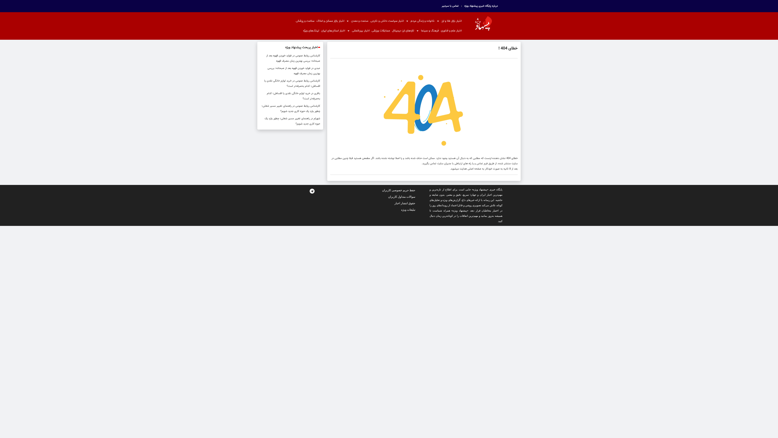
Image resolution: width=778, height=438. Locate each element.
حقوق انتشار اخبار (404, 203)
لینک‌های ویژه (311, 30)
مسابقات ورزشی (381, 30)
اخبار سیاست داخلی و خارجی (387, 21)
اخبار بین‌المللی (361, 30)
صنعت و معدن (359, 21)
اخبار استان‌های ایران (333, 30)
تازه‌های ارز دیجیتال (403, 30)
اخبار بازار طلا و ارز (451, 21)
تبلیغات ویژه (408, 209)
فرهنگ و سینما (430, 30)
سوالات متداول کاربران (401, 196)
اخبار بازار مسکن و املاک (330, 21)
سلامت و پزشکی (305, 21)
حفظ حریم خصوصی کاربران (398, 190)
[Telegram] (312, 191)
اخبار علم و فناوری (451, 30)
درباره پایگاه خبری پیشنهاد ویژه (481, 6)
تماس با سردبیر (450, 6)
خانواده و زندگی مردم (423, 21)
